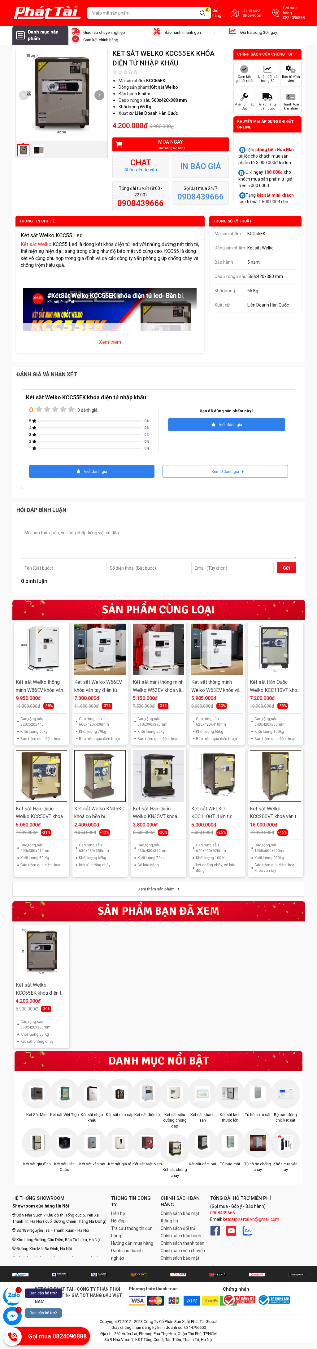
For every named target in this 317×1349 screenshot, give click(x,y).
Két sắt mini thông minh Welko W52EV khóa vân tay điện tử (158, 686)
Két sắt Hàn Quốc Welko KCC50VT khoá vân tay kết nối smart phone (39, 813)
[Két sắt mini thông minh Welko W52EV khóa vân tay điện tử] (158, 649)
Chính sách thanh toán (182, 1243)
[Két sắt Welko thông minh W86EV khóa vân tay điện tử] (41, 649)
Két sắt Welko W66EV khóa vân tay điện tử (98, 686)
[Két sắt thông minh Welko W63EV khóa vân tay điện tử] (217, 649)
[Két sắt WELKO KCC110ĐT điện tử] (217, 776)
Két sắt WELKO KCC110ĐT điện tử (211, 813)
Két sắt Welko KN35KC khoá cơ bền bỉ (99, 813)
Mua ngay (170, 144)
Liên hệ (118, 1213)
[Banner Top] (20, 1274)
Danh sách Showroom (253, 13)
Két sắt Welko (36, 244)
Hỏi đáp (118, 1220)
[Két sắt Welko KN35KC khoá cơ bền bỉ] (100, 776)
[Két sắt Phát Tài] (47, 13)
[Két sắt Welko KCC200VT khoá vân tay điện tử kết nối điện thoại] (275, 776)
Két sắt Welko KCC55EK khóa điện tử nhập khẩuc (40, 989)
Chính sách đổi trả (178, 1228)
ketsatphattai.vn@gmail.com (251, 1219)
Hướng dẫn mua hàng (132, 1243)
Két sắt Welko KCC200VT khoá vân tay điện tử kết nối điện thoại (275, 813)
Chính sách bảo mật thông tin (180, 1217)
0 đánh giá (87, 410)
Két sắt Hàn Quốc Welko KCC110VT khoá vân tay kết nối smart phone (275, 686)
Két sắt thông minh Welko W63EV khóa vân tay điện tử (216, 686)
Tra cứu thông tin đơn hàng (132, 1232)
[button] (99, 95)
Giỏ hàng (213, 13)
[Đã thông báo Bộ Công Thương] (273, 1300)
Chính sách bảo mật (180, 1258)
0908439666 (222, 1212)
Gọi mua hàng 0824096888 (294, 13)
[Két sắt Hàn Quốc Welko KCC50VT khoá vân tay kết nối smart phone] (41, 776)
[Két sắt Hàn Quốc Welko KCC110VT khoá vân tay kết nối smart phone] (275, 649)
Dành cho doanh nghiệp (127, 1254)
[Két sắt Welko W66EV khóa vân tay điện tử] (100, 649)
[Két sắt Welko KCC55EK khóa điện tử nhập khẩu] (41, 952)
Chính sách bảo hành (181, 1235)
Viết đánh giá (230, 424)
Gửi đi (286, 569)
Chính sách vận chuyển (183, 1250)
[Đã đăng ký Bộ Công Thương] (239, 1300)
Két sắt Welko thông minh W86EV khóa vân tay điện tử (39, 686)
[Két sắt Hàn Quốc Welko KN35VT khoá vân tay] (158, 776)
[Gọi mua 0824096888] (12, 1336)
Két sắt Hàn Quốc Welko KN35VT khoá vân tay (155, 813)
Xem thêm (110, 342)
